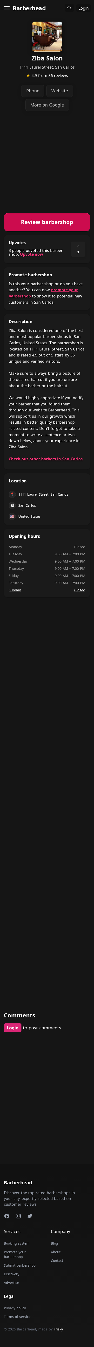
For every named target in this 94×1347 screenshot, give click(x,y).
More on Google (47, 105)
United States (29, 516)
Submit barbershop (20, 1265)
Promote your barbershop (15, 1254)
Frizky (58, 1329)
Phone (32, 91)
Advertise (11, 1282)
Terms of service (17, 1316)
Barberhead (29, 8)
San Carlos (27, 505)
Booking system (16, 1243)
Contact (57, 1260)
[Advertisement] (47, 166)
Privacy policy (15, 1308)
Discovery (11, 1274)
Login (84, 8)
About (55, 1252)
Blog (54, 1243)
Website (59, 91)
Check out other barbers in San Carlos (46, 459)
